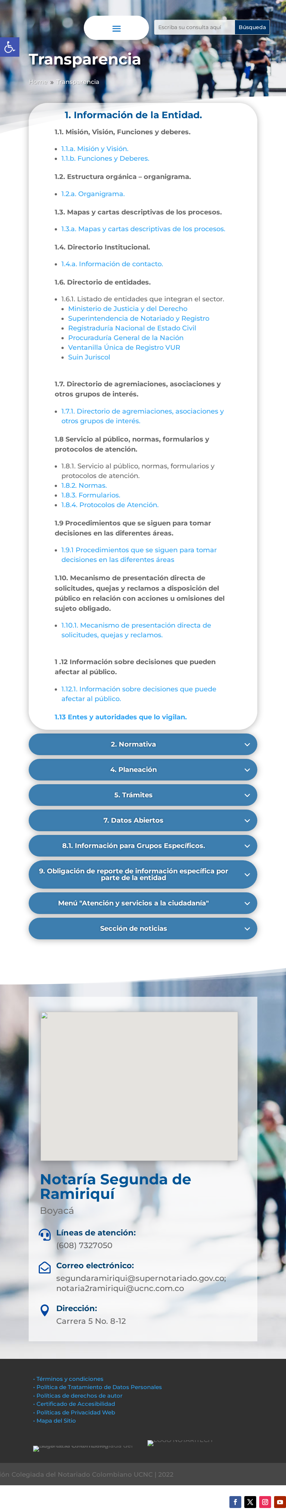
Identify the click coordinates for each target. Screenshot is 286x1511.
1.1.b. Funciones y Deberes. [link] (105, 158)
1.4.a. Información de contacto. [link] (112, 264)
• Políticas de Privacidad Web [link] (74, 1412)
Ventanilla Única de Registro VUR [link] (124, 347)
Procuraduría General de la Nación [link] (126, 338)
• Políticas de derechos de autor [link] (78, 1395)
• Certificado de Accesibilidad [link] (74, 1403)
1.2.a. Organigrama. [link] (93, 194)
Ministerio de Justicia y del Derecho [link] (127, 309)
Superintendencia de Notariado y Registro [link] (138, 318)
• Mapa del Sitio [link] (55, 1420)
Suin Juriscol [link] (89, 357)
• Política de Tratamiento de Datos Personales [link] (97, 1387)
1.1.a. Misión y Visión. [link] (94, 149)
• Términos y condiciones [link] (68, 1378)
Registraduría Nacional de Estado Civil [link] (132, 328)
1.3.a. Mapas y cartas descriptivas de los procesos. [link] (143, 229)
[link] (9, 47)
